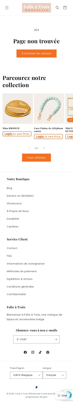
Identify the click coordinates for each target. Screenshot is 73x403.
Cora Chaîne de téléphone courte (48, 130)
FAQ (9, 256)
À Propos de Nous (18, 211)
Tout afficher (36, 157)
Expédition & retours (20, 279)
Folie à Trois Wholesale (27, 393)
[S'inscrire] (56, 339)
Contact (12, 248)
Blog (9, 188)
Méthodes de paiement (22, 271)
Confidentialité (16, 294)
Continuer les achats (36, 53)
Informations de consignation (26, 263)
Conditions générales (20, 286)
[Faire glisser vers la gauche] (29, 148)
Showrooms (14, 203)
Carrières (12, 226)
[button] (7, 7)
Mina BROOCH (11, 128)
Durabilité (13, 218)
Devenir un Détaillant (20, 196)
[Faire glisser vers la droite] (44, 148)
